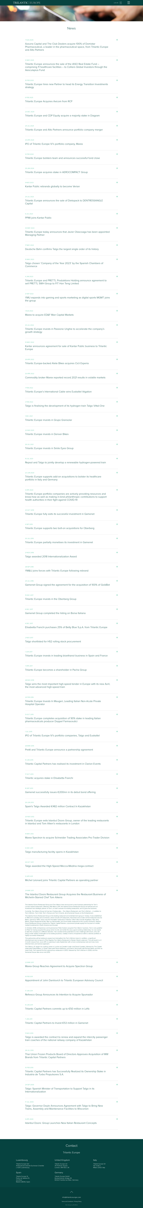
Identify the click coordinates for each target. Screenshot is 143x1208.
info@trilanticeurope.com (71, 1197)
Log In (116, 3)
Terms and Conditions (67, 1201)
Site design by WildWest (71, 1205)
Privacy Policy (77, 1201)
